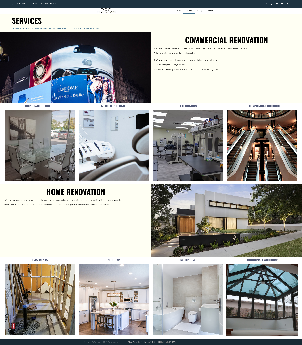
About (178, 11)
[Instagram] (266, 3)
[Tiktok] (271, 3)
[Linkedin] (287, 3)
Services (188, 11)
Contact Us (211, 11)
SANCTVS (172, 342)
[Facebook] (282, 3)
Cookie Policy (142, 342)
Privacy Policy (132, 342)
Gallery (199, 11)
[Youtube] (276, 3)
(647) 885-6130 (155, 342)
